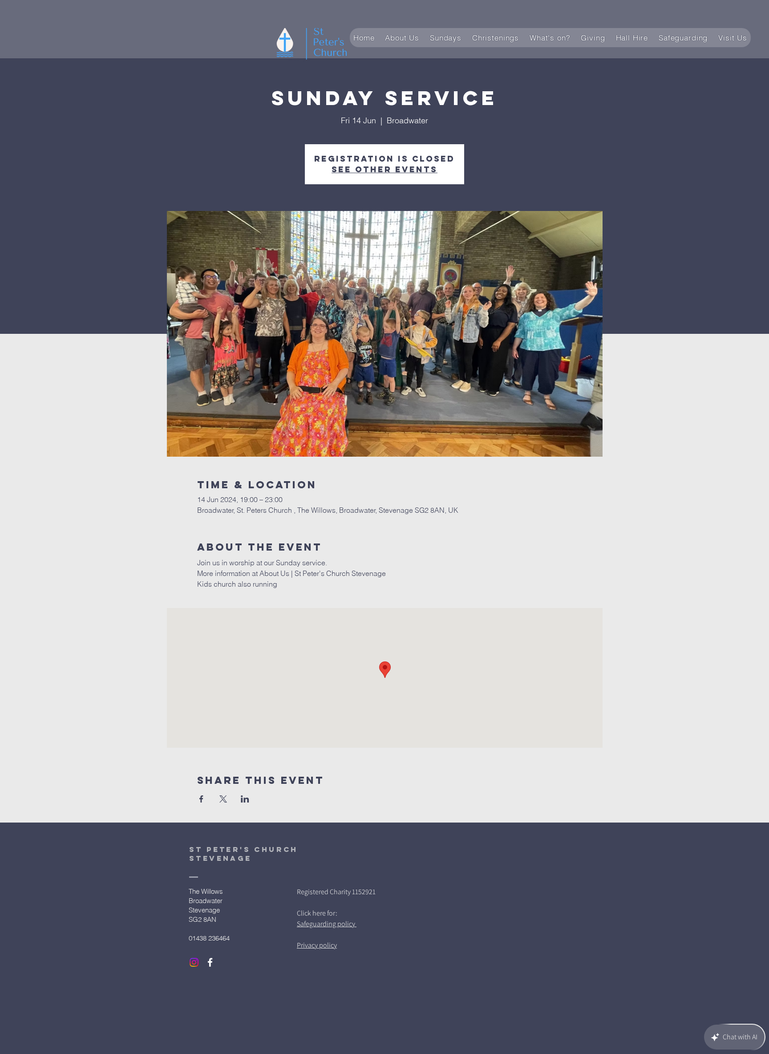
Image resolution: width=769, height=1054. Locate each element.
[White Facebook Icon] (210, 962)
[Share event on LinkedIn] (245, 799)
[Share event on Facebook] (201, 799)
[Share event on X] (223, 799)
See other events (384, 169)
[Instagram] (194, 962)
